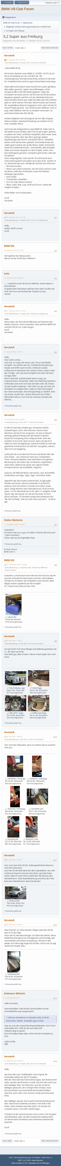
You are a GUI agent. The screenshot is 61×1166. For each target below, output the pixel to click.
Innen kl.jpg (37, 688)
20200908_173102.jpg (16, 778)
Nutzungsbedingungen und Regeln (27, 1157)
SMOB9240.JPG (13, 974)
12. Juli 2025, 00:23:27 (12, 998)
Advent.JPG (11, 617)
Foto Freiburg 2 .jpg (17, 688)
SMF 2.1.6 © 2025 (24, 1160)
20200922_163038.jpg (38, 778)
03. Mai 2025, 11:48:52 (14, 641)
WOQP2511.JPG (32, 839)
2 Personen (8, 511)
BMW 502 (9, 245)
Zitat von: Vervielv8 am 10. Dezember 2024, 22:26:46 (28, 1017)
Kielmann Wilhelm (14, 993)
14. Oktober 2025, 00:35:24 (13, 1061)
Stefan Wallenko (13, 520)
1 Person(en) (8, 406)
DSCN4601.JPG (37, 809)
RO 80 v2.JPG (14, 901)
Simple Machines (37, 1160)
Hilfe (10, 1157)
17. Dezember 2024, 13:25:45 (14, 524)
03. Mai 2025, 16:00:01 (14, 860)
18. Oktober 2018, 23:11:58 (13, 250)
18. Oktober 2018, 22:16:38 (16, 217)
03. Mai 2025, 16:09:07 (14, 924)
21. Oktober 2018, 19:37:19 (16, 311)
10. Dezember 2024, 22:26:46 (14, 419)
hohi (6, 273)
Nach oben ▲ (47, 1157)
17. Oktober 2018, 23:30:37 (16, 60)
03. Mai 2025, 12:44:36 (14, 736)
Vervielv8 (9, 55)
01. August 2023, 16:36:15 (13, 352)
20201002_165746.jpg (16, 809)
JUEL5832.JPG (12, 839)
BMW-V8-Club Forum (17, 9)
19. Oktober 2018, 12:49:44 (13, 278)
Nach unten (8, 48)
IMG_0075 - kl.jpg (16, 713)
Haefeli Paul (45, 27)
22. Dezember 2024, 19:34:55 (16, 564)
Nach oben (7, 1141)
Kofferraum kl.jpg (39, 713)
